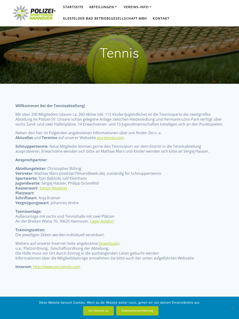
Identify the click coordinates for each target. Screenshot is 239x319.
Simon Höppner (53, 188)
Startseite (73, 7)
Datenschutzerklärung (137, 310)
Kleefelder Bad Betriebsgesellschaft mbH (105, 18)
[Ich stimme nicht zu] (233, 307)
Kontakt (161, 18)
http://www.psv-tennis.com (56, 266)
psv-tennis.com (110, 137)
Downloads (109, 243)
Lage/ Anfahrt (102, 221)
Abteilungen (101, 7)
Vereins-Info (136, 7)
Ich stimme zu (98, 310)
